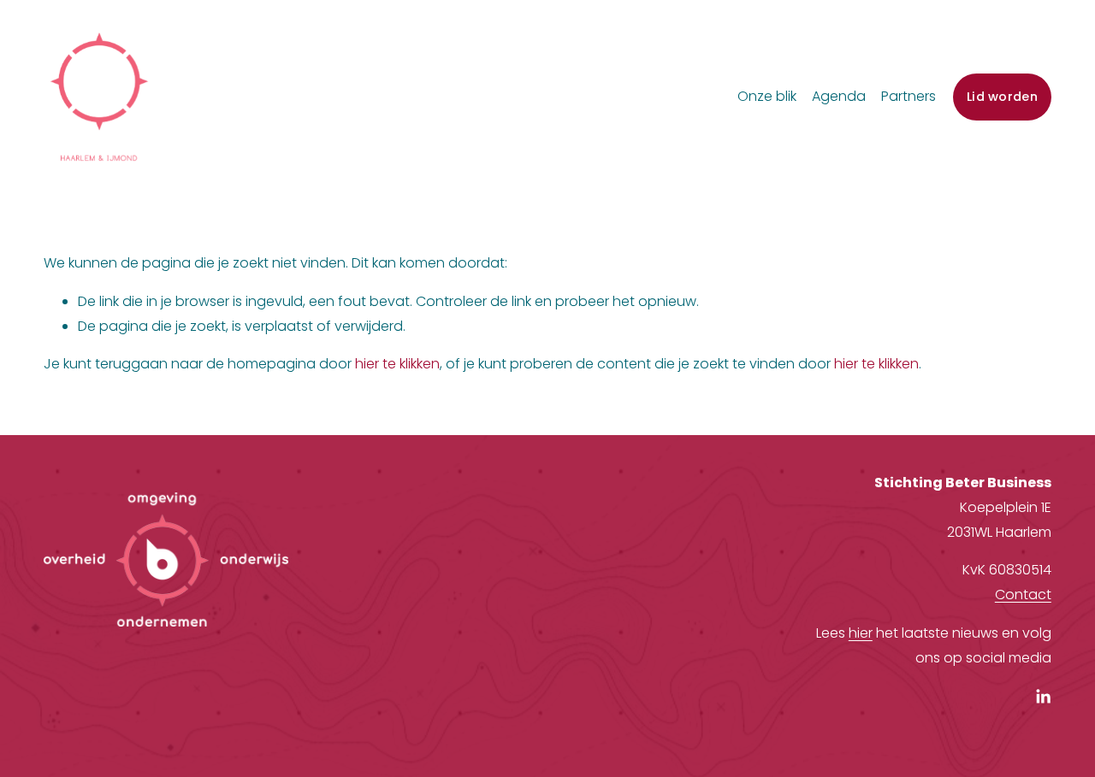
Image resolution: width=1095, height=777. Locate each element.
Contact (1023, 594)
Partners (908, 96)
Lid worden (1002, 96)
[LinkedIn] (1042, 696)
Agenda (839, 96)
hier (861, 633)
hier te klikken (397, 364)
